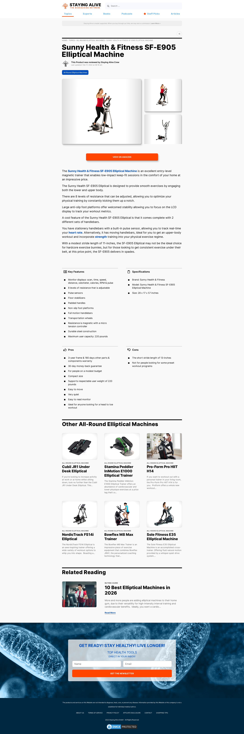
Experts (87, 13)
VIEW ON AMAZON (122, 157)
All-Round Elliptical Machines (91, 40)
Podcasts (127, 13)
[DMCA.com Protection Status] (122, 727)
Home (64, 40)
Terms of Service (95, 713)
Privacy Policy (113, 713)
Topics (68, 13)
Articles (175, 13)
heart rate (75, 232)
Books (106, 13)
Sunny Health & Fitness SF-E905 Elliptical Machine (102, 171)
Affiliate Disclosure (132, 713)
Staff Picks (153, 13)
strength (101, 236)
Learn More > (155, 23)
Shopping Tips (162, 713)
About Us (80, 713)
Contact (148, 713)
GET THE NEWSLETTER (122, 673)
